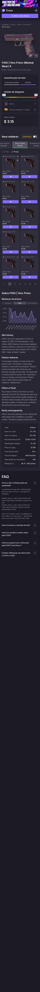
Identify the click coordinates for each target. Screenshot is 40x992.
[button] (20, 104)
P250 (19, 24)
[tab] (8, 303)
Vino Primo (26, 24)
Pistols (13, 24)
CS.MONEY (5, 24)
